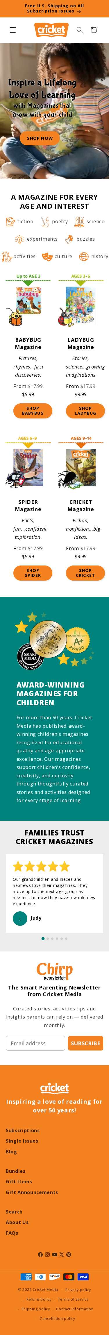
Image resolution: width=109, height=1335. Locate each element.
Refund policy (39, 1299)
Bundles (16, 1171)
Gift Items (19, 1181)
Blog (11, 1151)
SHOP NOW (40, 138)
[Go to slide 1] (42, 938)
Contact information (75, 1309)
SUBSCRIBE (85, 1043)
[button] (13, 30)
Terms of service (73, 1299)
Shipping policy (36, 1309)
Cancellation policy (57, 1318)
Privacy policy (78, 1289)
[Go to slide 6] (66, 938)
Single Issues (22, 1141)
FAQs (12, 1233)
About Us (17, 1222)
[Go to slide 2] (48, 938)
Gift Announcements (32, 1192)
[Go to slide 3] (52, 938)
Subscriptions (23, 1130)
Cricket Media (45, 1289)
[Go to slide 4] (57, 938)
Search (14, 1212)
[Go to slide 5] (61, 938)
